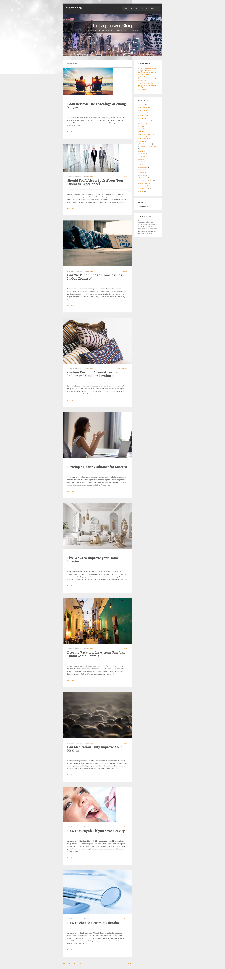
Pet (140, 164)
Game (141, 129)
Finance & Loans (144, 121)
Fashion (141, 118)
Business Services (144, 107)
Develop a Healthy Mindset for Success (97, 467)
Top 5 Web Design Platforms (148, 68)
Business (142, 105)
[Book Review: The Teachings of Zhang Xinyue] (88, 81)
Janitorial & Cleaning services (148, 146)
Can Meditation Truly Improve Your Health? (94, 748)
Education (142, 113)
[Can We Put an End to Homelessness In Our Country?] (97, 243)
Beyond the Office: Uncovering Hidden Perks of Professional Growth (147, 72)
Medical (141, 159)
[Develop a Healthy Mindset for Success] (97, 435)
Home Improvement (122, 368)
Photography (143, 167)
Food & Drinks (143, 123)
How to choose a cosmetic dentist (93, 923)
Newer (129, 963)
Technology (143, 186)
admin (91, 100)
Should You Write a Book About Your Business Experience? (95, 182)
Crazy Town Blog (73, 8)
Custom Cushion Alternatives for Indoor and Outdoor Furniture (92, 374)
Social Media (143, 178)
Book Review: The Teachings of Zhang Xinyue (96, 105)
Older (64, 964)
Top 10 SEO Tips (144, 89)
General (125, 271)
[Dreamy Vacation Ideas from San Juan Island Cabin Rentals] (97, 621)
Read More (70, 132)
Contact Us (154, 9)
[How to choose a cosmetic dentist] (97, 892)
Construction (143, 110)
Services (141, 172)
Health (125, 100)
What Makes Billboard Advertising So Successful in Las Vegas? (147, 85)
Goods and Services (145, 134)
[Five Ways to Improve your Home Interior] (97, 526)
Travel (125, 648)
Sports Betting (143, 183)
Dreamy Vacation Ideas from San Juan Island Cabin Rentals (96, 654)
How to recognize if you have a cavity (96, 831)
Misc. (141, 162)
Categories (134, 9)
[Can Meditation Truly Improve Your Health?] (97, 715)
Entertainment (144, 115)
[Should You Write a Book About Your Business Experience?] (91, 158)
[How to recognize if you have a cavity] (89, 804)
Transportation (144, 188)
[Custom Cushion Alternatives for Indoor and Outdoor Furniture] (97, 341)
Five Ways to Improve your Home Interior (93, 559)
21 (80, 964)
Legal (141, 151)
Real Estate (142, 170)
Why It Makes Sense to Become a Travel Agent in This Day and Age (147, 78)
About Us (144, 9)
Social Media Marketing (146, 180)
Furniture (142, 126)
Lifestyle (142, 154)
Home (126, 9)
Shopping (142, 175)
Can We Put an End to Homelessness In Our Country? (95, 276)
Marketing (142, 156)
